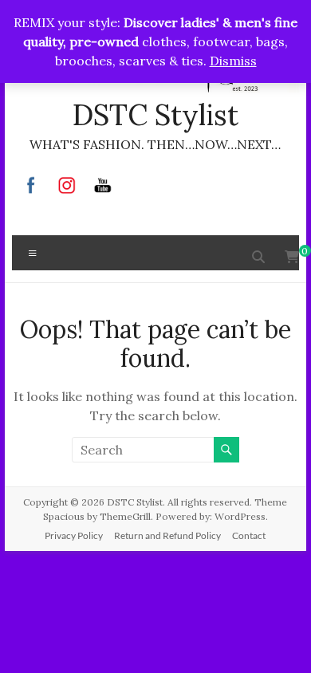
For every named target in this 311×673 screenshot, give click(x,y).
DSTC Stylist (155, 114)
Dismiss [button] (233, 61)
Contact (249, 535)
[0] (292, 257)
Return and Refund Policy (167, 535)
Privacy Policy (74, 535)
